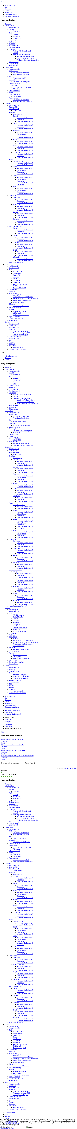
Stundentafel (13, 107)
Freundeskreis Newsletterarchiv (23, 101)
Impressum (8, 12)
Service (7, 322)
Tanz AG (16, 277)
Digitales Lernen (14, 42)
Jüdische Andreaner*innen (25, 58)
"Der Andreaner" (14, 91)
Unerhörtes (20, 185)
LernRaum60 (13, 289)
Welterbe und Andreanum (21, 315)
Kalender (8, 9)
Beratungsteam (13, 85)
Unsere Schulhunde (15, 94)
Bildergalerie (17, 96)
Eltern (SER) (13, 92)
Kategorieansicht (14, 27)
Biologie (15, 228)
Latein (15, 145)
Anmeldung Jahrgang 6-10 (21, 333)
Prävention (16, 89)
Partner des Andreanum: (8, 774)
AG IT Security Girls (19, 288)
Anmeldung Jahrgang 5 (20, 331)
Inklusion (12, 44)
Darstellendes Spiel (19, 161)
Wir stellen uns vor (11, 356)
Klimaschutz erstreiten (20, 311)
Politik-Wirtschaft (18, 204)
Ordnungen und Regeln (20, 335)
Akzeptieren (4, 1128)
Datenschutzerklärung (12, 16)
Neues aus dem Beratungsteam (22, 87)
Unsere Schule (9, 26)
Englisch (15, 123)
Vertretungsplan (10, 5)
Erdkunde (16, 219)
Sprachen (12, 112)
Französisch (16, 130)
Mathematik (16, 242)
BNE (14, 40)
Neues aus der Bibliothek (21, 306)
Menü (3, 352)
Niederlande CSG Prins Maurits (23, 297)
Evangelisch (17, 38)
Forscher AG (17, 282)
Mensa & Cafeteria (15, 336)
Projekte (11, 309)
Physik (15, 250)
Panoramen (16, 31)
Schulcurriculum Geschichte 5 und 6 (12, 739)
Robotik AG (17, 279)
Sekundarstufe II (14, 109)
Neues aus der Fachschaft (25, 118)
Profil (10, 33)
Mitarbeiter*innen (14, 83)
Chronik (15, 53)
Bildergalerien (21, 134)
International (13, 293)
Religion (15, 212)
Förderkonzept (13, 45)
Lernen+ (7, 264)
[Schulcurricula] (2, 732)
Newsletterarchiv (18, 347)
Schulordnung (13, 63)
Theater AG (16, 275)
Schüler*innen (13, 71)
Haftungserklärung (11, 14)
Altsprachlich (17, 36)
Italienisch (16, 139)
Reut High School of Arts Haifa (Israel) (25, 298)
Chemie (15, 235)
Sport (14, 186)
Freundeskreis (13, 98)
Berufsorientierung (15, 307)
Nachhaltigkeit (13, 266)
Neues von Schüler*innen (21, 72)
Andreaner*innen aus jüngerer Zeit (28, 60)
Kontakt (7, 359)
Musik (15, 176)
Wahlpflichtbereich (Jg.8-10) (18, 262)
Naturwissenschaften (15, 226)
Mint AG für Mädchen (20, 284)
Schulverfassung (14, 62)
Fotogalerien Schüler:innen (21, 74)
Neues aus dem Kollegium (21, 82)
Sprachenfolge (17, 114)
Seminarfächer (17, 110)
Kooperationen (13, 320)
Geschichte (12, 49)
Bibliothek (12, 304)
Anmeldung (12, 329)
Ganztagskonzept (14, 47)
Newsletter (12, 345)
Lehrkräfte (12, 80)
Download (4, 741)
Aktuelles (8, 24)
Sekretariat (12, 326)
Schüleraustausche (18, 302)
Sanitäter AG (17, 286)
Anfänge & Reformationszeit (22, 51)
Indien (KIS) (17, 295)
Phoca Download (70, 768)
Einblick (11, 29)
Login (7, 11)
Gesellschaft (13, 195)
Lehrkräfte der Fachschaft (25, 121)
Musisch (15, 35)
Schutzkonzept (13, 65)
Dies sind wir (9, 67)
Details (3, 743)
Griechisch (16, 152)
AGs (10, 270)
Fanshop (11, 342)
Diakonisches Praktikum (16, 318)
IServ (6, 7)
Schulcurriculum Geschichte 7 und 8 (12, 745)
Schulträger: (4, 770)
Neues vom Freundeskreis (21, 100)
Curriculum (20, 119)
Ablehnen (11, 1128)
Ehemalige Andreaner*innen (22, 54)
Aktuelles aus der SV (19, 78)
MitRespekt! (17, 313)
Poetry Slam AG (18, 273)
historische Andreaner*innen (26, 56)
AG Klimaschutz (18, 271)
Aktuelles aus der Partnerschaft (22, 300)
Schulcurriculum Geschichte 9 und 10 (13, 750)
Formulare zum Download (17, 349)
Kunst (15, 166)
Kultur (11, 159)
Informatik (16, 257)
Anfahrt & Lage (14, 327)
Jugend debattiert (14, 316)
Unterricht (8, 103)
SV (10, 76)
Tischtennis (16, 280)
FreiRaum (12, 291)
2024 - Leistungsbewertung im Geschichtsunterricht (17, 756)
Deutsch (15, 116)
